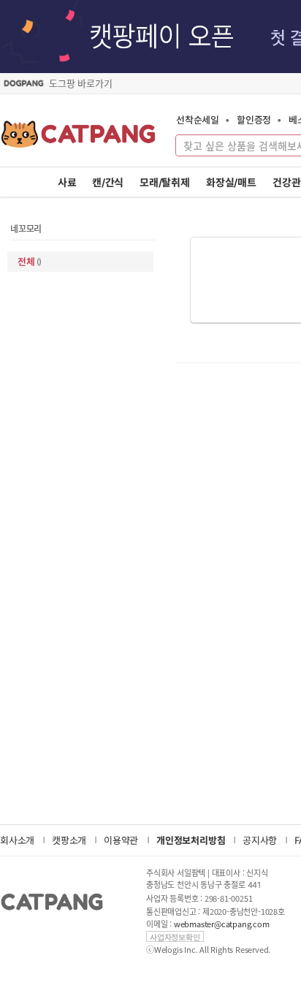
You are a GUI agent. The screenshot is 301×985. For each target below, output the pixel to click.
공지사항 (260, 840)
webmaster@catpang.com (222, 924)
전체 (30, 261)
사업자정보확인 (175, 936)
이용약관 (121, 840)
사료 (67, 182)
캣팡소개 (69, 840)
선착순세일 (197, 119)
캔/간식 (107, 182)
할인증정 (254, 119)
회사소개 (17, 840)
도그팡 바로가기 (80, 83)
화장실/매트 (231, 182)
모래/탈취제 (165, 182)
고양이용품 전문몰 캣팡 (78, 139)
